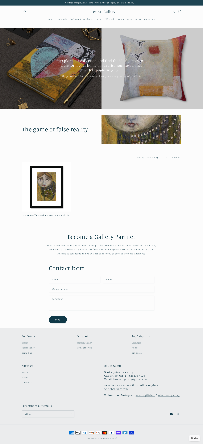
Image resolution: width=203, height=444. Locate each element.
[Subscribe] (70, 413)
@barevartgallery (169, 395)
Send (57, 319)
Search (25, 343)
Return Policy (28, 348)
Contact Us (27, 353)
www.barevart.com (116, 389)
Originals (136, 343)
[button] (25, 11)
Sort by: (140, 157)
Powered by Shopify (110, 438)
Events (25, 377)
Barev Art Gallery (97, 438)
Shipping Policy (84, 343)
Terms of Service (84, 348)
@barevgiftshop (145, 395)
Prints (135, 348)
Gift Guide (137, 353)
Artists (25, 372)
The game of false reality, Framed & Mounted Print (46, 215)
